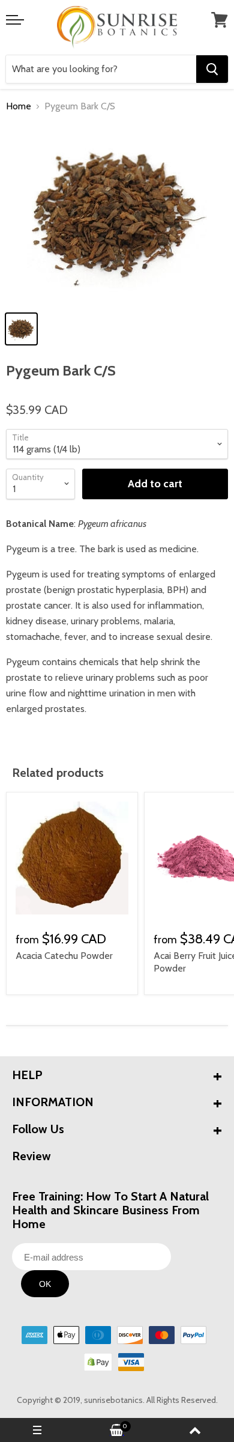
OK (45, 1284)
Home (18, 106)
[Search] (212, 69)
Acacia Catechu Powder (64, 955)
